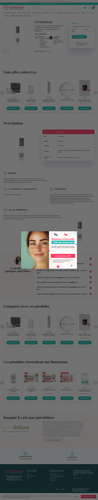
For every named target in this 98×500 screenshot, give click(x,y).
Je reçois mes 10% (63, 256)
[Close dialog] (75, 233)
